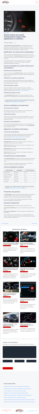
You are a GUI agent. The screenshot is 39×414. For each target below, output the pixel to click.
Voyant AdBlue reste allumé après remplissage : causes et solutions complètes (27, 269)
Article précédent (4, 223)
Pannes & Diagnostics (6, 245)
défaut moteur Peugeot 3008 (23, 90)
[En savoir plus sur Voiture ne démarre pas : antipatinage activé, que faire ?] (28, 317)
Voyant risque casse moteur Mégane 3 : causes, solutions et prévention (11, 244)
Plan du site (36, 410)
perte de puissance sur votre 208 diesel (16, 101)
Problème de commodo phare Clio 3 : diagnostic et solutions (15, 397)
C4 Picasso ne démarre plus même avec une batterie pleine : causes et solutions (27, 299)
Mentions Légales (30, 410)
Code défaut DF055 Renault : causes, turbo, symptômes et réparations (16, 386)
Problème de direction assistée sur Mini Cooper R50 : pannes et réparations (17, 395)
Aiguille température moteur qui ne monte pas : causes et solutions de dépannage (10, 269)
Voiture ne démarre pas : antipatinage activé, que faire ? (27, 325)
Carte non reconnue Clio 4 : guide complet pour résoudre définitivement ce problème (10, 324)
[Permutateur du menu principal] (37, 2)
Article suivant (35, 223)
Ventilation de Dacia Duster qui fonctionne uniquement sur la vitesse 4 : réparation (19, 401)
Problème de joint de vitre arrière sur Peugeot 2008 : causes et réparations (17, 388)
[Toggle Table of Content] (14, 43)
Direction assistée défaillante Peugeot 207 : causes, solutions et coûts (27, 244)
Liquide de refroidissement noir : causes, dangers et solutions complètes (10, 294)
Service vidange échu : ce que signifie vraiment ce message (15, 390)
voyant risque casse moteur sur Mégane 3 (17, 187)
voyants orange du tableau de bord (18, 136)
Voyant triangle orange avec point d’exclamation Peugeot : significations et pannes (19, 399)
